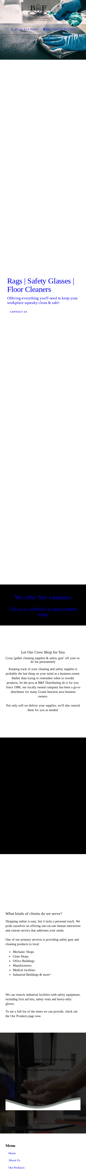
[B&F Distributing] (38, 13)
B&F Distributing (61, 29)
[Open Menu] (80, 13)
